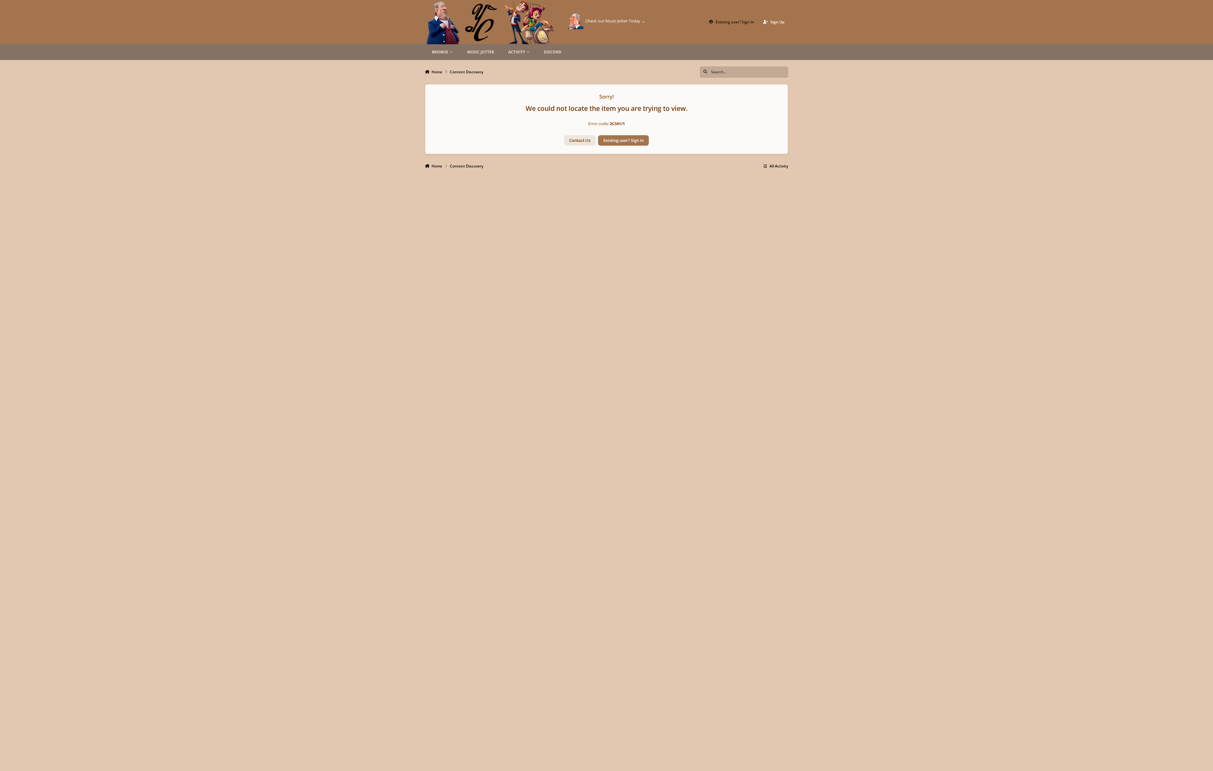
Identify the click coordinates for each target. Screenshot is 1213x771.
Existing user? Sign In (623, 140)
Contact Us (579, 140)
